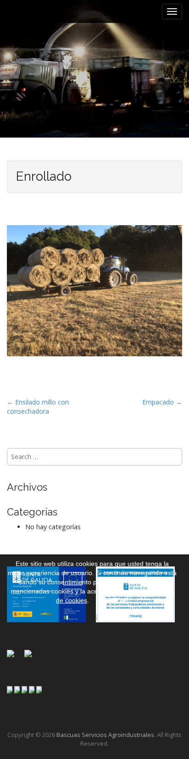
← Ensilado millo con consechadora (38, 407)
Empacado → (162, 402)
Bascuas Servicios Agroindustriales (105, 735)
